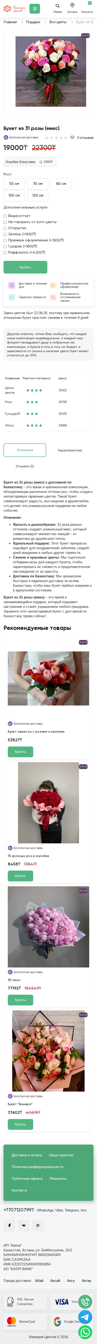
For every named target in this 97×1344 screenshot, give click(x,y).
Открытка (17, 228)
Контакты (19, 1190)
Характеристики (70, 450)
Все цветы (58, 22)
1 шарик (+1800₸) (22, 246)
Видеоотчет (19, 216)
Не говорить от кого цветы (32, 222)
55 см (14, 184)
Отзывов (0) (25, 466)
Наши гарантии (61, 1155)
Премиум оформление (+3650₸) (36, 240)
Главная (10, 22)
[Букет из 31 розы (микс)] (51, 71)
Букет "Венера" (20, 1104)
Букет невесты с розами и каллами (36, 731)
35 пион (14, 980)
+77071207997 (19, 1210)
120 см (37, 196)
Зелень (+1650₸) (22, 234)
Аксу (71, 1281)
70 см (38, 184)
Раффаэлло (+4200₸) (26, 253)
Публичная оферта (27, 1178)
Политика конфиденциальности (37, 1167)
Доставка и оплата (27, 1155)
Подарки (33, 22)
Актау (86, 1281)
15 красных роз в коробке (28, 856)
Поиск (58, 12)
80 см (61, 184)
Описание (25, 450)
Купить (25, 267)
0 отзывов (84, 138)
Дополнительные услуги (25, 207)
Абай (39, 1281)
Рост (8, 174)
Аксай (55, 1281)
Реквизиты (58, 1178)
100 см (14, 196)
